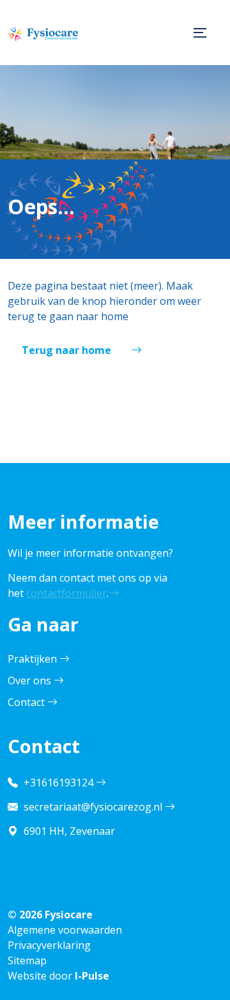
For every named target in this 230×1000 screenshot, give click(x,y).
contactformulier (66, 593)
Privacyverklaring (49, 945)
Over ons (29, 680)
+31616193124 (58, 783)
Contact (26, 702)
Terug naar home (66, 350)
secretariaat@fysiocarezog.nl (93, 807)
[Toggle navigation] (196, 32)
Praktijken (32, 659)
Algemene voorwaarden (65, 930)
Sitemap (27, 960)
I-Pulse (92, 976)
